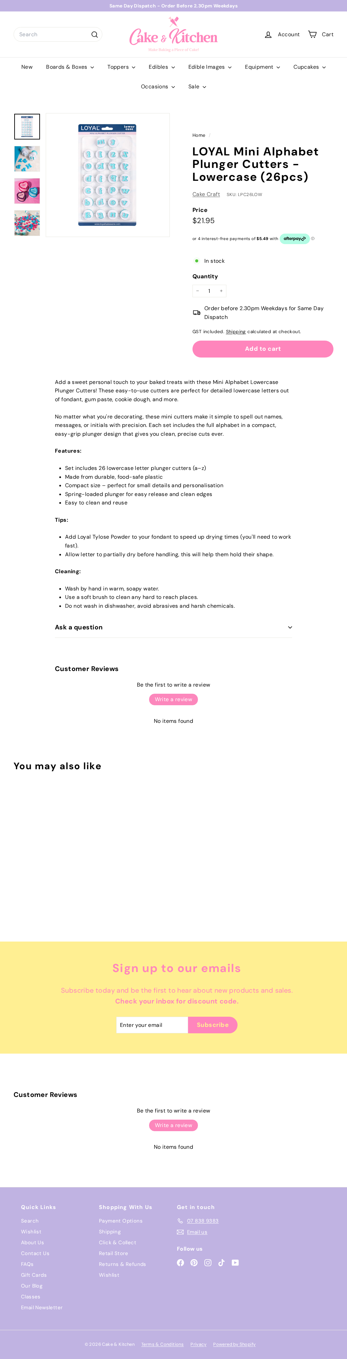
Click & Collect (117, 1242)
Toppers (118, 66)
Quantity (205, 276)
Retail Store (113, 1253)
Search (30, 1220)
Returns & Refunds (122, 1264)
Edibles (159, 66)
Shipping (236, 332)
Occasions (155, 86)
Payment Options (121, 1220)
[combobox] (58, 34)
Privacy (198, 1344)
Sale (194, 86)
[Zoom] (107, 175)
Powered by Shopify (234, 1344)
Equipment (260, 66)
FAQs (27, 1264)
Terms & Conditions (162, 1344)
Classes (31, 1296)
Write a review (173, 699)
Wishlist (31, 1231)
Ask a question (79, 627)
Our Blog (31, 1285)
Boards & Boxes (67, 66)
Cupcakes (307, 66)
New (27, 66)
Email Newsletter (42, 1307)
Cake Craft (206, 194)
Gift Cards (34, 1275)
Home (199, 135)
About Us (32, 1242)
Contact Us (35, 1253)
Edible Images (207, 66)
